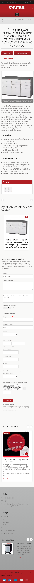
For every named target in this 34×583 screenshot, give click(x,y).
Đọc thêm (6, 479)
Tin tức (5, 527)
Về (3, 519)
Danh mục (10, 19)
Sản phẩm (6, 522)
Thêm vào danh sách (22, 53)
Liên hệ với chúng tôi (9, 533)
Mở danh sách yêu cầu (8, 2)
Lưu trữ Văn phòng (20, 19)
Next (31, 426)
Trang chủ (6, 516)
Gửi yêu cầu (7, 53)
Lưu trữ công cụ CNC (24, 544)
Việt (30, 2)
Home (3, 19)
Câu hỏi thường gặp (9, 530)
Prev (28, 426)
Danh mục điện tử (8, 525)
